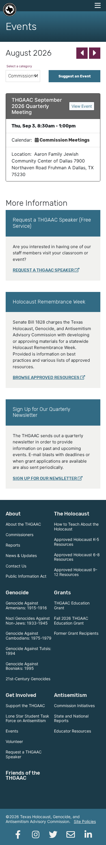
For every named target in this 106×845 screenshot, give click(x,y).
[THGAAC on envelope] (70, 834)
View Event (82, 106)
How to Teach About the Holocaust (76, 526)
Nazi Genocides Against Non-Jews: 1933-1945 (28, 620)
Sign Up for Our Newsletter (45, 478)
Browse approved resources (46, 377)
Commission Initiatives (74, 705)
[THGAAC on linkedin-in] (88, 834)
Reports (13, 545)
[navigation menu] (97, 5)
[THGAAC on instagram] (35, 834)
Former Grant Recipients (76, 633)
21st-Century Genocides (28, 678)
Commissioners (19, 534)
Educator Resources (72, 731)
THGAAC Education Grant (72, 605)
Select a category (19, 66)
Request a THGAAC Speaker (43, 270)
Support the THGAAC (25, 705)
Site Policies (85, 821)
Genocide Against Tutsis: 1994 (28, 651)
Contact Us (16, 566)
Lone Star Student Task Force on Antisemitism (27, 718)
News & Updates (21, 555)
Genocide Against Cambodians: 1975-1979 (28, 635)
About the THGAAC (23, 524)
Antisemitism (70, 695)
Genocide (17, 593)
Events (12, 731)
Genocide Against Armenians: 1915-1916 (26, 605)
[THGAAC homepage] (9, 9)
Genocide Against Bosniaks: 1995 (22, 666)
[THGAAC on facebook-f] (18, 834)
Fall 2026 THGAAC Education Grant (71, 620)
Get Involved (21, 695)
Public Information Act (26, 576)
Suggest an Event (75, 76)
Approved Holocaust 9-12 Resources (75, 572)
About (13, 514)
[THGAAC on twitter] (53, 834)
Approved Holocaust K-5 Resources (76, 542)
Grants (62, 593)
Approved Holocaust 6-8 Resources (77, 557)
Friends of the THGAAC (23, 775)
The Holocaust (71, 514)
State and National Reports (71, 718)
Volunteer (14, 741)
